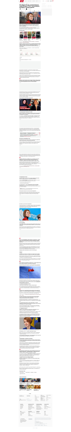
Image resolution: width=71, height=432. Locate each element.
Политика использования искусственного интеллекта (43, 396)
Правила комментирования (43, 400)
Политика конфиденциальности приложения (42, 398)
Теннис (45, 413)
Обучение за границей (30, 415)
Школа (29, 413)
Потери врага (29, 409)
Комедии (21, 414)
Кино (20, 411)
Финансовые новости (46, 406)
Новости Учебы (30, 411)
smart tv (42, 425)
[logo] (22, 1)
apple (39, 425)
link (26, 399)
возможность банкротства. (27, 136)
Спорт (45, 411)
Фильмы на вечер (22, 413)
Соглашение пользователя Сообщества (43, 399)
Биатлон (45, 414)
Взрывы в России (30, 408)
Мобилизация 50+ (38, 405)
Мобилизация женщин (38, 406)
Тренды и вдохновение (38, 413)
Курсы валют (45, 405)
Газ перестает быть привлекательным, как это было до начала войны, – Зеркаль (30, 294)
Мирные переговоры (30, 406)
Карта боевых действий (30, 405)
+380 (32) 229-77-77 (38, 422)
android (36, 425)
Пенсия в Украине (46, 408)
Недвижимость (38, 411)
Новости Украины (22, 405)
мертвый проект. (36, 134)
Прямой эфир (21, 406)
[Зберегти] (39, 10)
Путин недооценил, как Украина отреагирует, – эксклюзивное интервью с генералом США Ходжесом (29, 42)
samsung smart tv (45, 425)
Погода (21, 408)
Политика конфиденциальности (42, 395)
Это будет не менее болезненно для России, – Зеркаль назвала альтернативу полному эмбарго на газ (29, 166)
